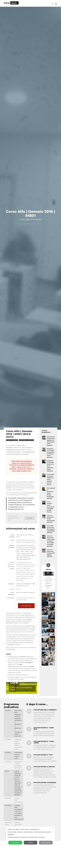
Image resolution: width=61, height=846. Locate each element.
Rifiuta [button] (31, 842)
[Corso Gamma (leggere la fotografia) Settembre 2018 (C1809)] (60, 423)
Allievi (48, 569)
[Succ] (34, 688)
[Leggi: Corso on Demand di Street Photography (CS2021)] (44, 516)
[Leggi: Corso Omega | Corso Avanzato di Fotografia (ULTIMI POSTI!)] (44, 502)
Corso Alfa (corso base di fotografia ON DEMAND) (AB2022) (51, 529)
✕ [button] (52, 829)
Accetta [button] (15, 842)
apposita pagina (23, 674)
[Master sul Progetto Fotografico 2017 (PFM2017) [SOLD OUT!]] (1, 423)
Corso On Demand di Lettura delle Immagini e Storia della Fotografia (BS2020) (50, 541)
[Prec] (9, 688)
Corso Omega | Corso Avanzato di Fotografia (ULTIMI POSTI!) (50, 507)
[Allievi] (48, 565)
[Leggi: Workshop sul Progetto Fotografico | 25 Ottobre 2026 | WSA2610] (44, 449)
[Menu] (55, 4)
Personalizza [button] (46, 842)
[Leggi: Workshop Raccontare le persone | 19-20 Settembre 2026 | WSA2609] (44, 461)
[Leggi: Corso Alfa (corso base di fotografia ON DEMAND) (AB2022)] (44, 526)
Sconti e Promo (23, 677)
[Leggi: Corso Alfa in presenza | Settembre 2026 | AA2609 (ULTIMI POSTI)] (44, 475)
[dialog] (30, 836)
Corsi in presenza (11, 440)
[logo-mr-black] (12, 3)
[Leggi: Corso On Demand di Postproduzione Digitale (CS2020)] (44, 550)
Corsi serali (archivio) (26, 440)
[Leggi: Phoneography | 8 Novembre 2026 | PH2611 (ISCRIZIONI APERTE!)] (44, 489)
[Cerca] (51, 4)
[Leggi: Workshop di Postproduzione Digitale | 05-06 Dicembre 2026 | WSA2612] (44, 437)
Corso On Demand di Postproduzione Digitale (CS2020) (52, 553)
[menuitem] (51, 4)
